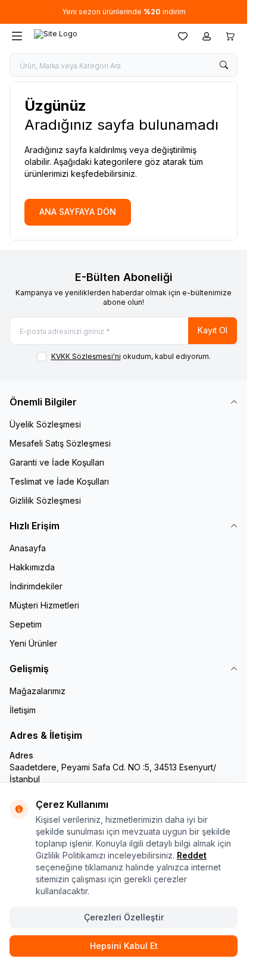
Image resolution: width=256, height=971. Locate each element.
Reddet (192, 855)
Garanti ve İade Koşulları (57, 462)
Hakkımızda (32, 567)
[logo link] (91, 36)
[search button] (224, 65)
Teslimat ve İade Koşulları (59, 481)
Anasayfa (28, 548)
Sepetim (26, 624)
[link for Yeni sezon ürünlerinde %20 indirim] (123, 12)
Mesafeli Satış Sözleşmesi (60, 443)
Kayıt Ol (212, 330)
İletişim (23, 710)
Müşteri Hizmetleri (44, 605)
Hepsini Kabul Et (124, 946)
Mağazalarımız (37, 691)
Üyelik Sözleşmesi (45, 424)
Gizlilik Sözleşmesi (45, 500)
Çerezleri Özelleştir (124, 917)
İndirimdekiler (36, 586)
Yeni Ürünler (33, 643)
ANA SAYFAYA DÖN (77, 212)
